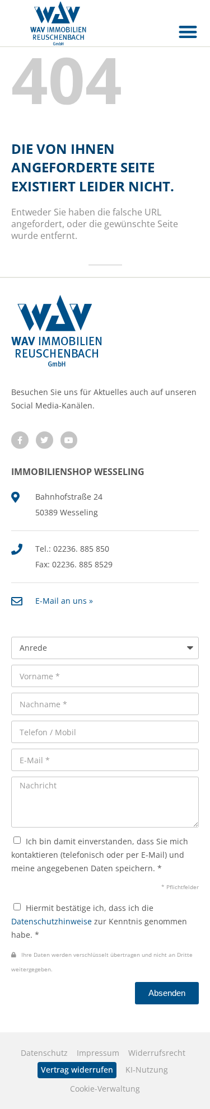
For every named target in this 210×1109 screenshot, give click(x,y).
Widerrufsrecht (156, 1052)
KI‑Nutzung (146, 1069)
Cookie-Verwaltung (105, 1088)
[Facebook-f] (20, 440)
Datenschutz (44, 1052)
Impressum (98, 1052)
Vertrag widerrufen (77, 1069)
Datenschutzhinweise (51, 921)
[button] (188, 31)
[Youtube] (69, 440)
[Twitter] (44, 440)
